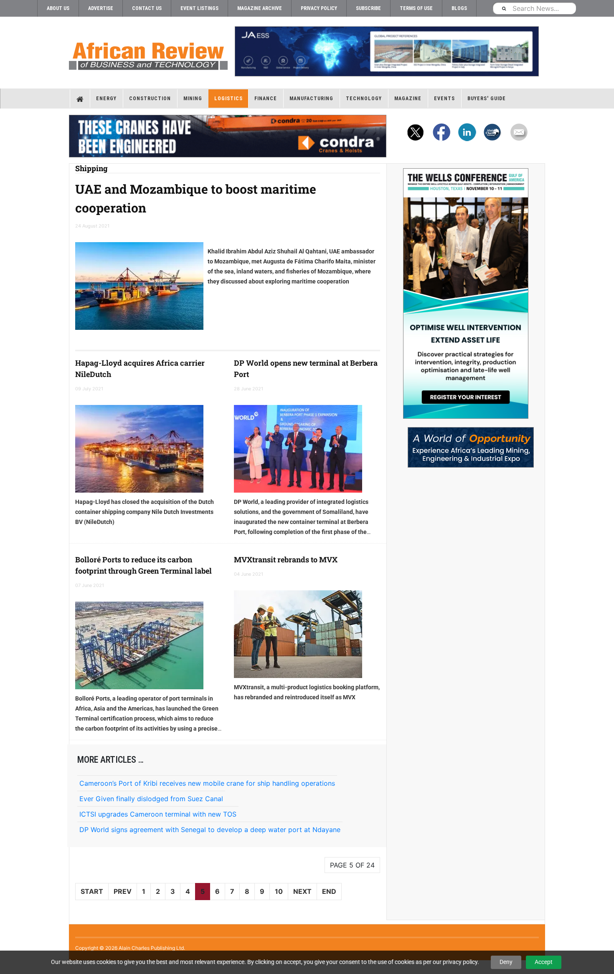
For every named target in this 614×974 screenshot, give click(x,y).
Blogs (459, 8)
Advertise (100, 8)
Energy (106, 98)
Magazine (407, 98)
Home (80, 98)
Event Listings (199, 8)
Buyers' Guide (486, 98)
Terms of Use (416, 8)
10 (279, 891)
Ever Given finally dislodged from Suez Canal (151, 798)
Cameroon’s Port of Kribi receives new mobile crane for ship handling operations (207, 783)
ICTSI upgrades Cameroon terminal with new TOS (157, 814)
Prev (123, 891)
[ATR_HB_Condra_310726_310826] (227, 136)
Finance (265, 98)
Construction (150, 98)
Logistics (228, 98)
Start (92, 891)
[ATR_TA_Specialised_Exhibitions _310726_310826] (466, 443)
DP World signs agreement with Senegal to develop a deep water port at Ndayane (209, 829)
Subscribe (368, 8)
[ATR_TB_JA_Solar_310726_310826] (386, 51)
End (329, 891)
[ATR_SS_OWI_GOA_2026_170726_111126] (466, 293)
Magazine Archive (259, 8)
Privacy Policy (319, 8)
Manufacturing (311, 98)
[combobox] (534, 8)
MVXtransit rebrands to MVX (285, 559)
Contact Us (147, 8)
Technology (364, 98)
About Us (58, 8)
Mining (192, 98)
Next (302, 891)
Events (444, 98)
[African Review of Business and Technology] (148, 53)
